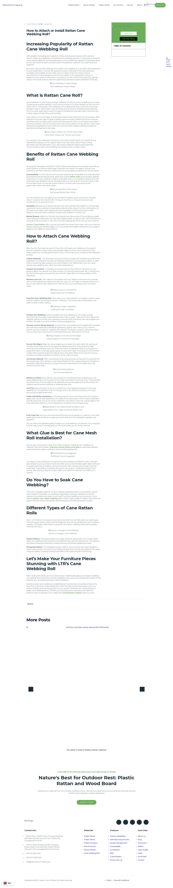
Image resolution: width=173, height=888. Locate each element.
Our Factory (118, 5)
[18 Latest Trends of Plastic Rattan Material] (86, 686)
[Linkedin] (146, 822)
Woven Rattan (89, 5)
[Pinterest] (132, 822)
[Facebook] (118, 822)
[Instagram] (139, 822)
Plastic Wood (104, 5)
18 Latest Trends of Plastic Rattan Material (86, 750)
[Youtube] (125, 822)
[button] (146, 3)
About (139, 5)
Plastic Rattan (73, 5)
